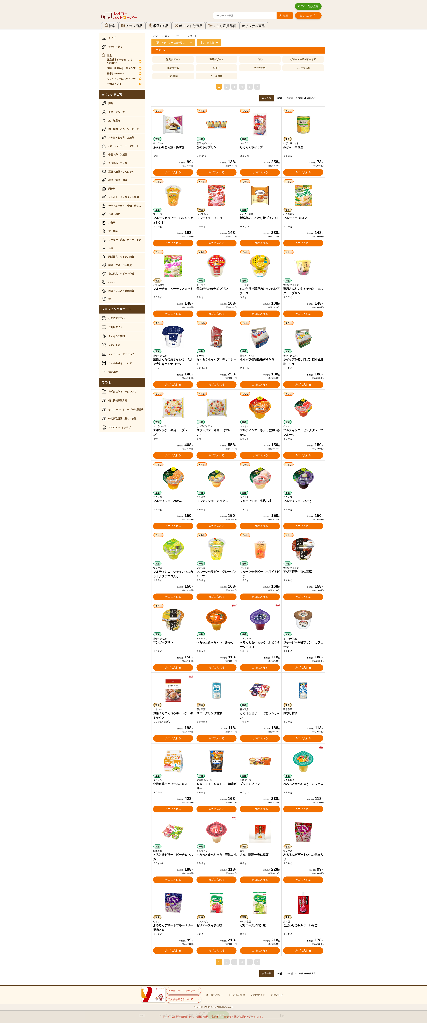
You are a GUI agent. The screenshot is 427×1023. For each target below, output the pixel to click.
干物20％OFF (114, 83)
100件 (290, 98)
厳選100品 (160, 26)
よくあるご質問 (116, 336)
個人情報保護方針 (117, 400)
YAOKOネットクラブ (119, 427)
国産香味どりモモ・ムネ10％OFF (120, 61)
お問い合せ (114, 345)
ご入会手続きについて (120, 363)
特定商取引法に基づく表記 (122, 418)
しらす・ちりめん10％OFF (121, 78)
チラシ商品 (134, 26)
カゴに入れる (173, 172)
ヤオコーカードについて (121, 354)
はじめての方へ (116, 318)
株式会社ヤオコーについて (122, 391)
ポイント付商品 (190, 26)
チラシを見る (115, 46)
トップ (111, 37)
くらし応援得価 (224, 26)
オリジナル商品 (253, 26)
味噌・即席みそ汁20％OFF (121, 68)
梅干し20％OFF (115, 73)
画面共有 (113, 372)
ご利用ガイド (115, 327)
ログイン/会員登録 (308, 6)
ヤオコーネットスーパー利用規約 (125, 409)
